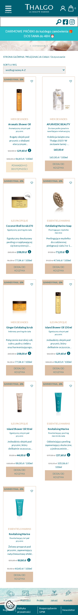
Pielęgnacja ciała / (38, 56)
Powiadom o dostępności (19, 167)
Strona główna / (14, 56)
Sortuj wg (10, 64)
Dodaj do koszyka (58, 166)
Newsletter (68, 610)
